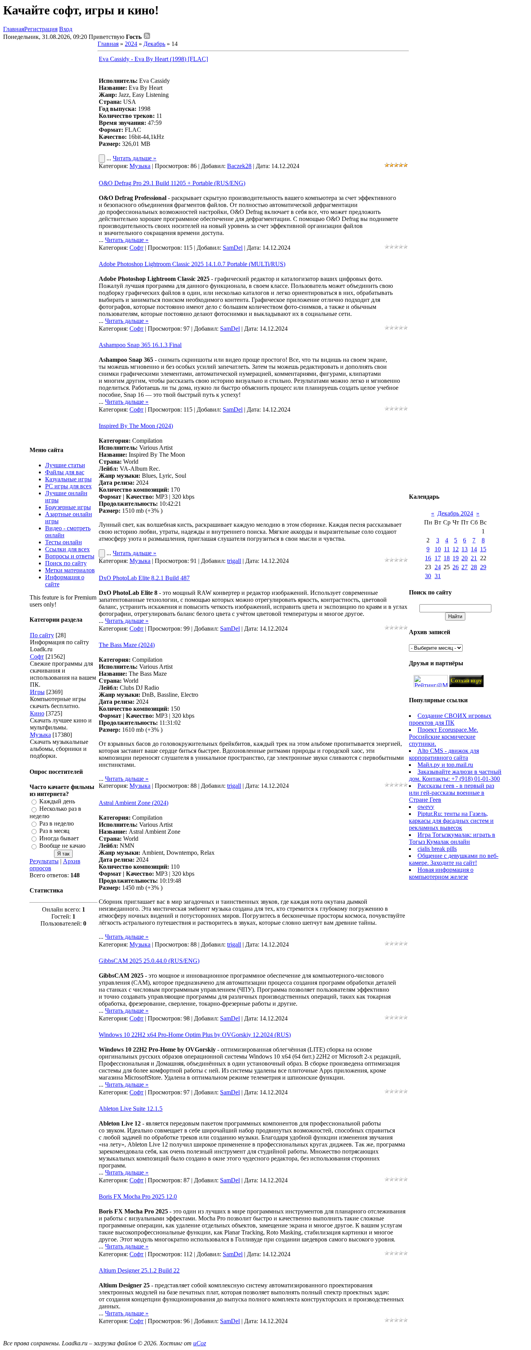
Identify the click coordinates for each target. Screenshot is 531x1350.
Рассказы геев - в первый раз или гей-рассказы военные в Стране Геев (451, 792)
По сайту (42, 635)
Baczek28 (239, 166)
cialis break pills (437, 848)
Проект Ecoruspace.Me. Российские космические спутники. (443, 736)
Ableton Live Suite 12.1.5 (130, 1108)
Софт (37, 656)
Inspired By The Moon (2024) (136, 426)
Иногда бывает (59, 838)
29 (483, 567)
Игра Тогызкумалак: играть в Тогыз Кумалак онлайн (452, 838)
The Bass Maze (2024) (127, 645)
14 (474, 549)
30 (428, 576)
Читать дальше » (134, 158)
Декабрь (154, 43)
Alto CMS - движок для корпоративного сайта (444, 754)
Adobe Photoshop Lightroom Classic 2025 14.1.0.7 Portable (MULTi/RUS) (192, 264)
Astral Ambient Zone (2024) (133, 802)
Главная (13, 29)
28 (474, 567)
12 (455, 549)
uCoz (199, 1343)
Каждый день (57, 801)
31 (438, 576)
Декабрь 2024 (455, 513)
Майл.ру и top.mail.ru (445, 764)
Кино (37, 713)
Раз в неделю (56, 823)
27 (464, 567)
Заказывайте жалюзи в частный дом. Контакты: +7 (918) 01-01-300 (455, 775)
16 (428, 558)
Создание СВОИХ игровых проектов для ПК (450, 719)
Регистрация (41, 29)
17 (438, 558)
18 (447, 558)
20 (464, 558)
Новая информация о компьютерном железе (441, 873)
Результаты (44, 861)
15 (483, 549)
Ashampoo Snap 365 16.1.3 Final (140, 345)
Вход (65, 29)
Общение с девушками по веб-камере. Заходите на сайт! (453, 859)
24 (438, 567)
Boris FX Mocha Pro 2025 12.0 (138, 1196)
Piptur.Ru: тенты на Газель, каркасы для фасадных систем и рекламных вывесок (451, 820)
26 (455, 567)
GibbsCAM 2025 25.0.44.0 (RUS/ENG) (149, 960)
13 (464, 549)
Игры (37, 692)
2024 (131, 43)
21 (474, 558)
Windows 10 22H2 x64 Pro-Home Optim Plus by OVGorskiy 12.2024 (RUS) (195, 1034)
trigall (234, 561)
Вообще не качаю (62, 846)
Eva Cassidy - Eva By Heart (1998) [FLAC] (153, 59)
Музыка (40, 734)
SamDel (233, 247)
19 (455, 558)
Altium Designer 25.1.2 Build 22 (139, 1270)
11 (447, 549)
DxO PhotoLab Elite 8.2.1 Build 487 (144, 578)
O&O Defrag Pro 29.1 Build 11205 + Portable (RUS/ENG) (172, 183)
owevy (425, 806)
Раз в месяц (54, 831)
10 (438, 549)
